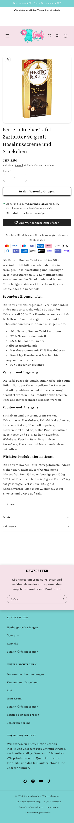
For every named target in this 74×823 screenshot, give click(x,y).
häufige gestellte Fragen (23, 714)
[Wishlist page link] (49, 35)
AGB (10, 690)
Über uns (13, 635)
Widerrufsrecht (50, 796)
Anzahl (7, 171)
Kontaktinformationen (31, 807)
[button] (7, 36)
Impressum (14, 698)
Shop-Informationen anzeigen (26, 213)
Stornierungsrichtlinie (38, 812)
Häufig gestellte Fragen (22, 627)
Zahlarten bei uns (18, 722)
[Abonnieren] (63, 599)
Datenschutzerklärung (29, 801)
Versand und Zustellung (23, 682)
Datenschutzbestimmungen (25, 674)
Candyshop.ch (31, 796)
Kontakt (12, 643)
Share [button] (11, 504)
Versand (19, 165)
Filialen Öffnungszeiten (23, 651)
